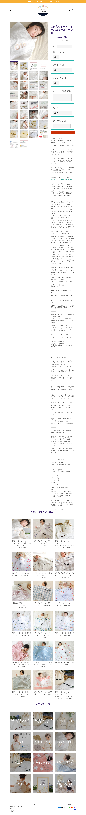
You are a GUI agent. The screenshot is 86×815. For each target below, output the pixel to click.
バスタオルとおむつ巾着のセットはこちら (61, 179)
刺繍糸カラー (58, 108)
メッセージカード (60, 78)
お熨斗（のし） (59, 65)
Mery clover (73, 804)
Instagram (36, 804)
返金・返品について (15, 809)
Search (11, 804)
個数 (54, 46)
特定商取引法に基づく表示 (16, 807)
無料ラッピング (59, 52)
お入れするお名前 (59, 121)
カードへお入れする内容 (62, 91)
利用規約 (12, 811)
